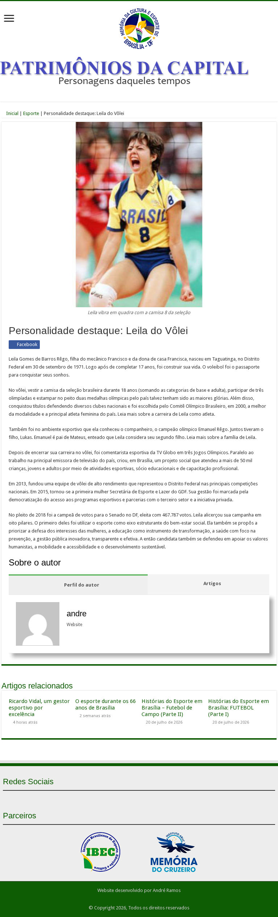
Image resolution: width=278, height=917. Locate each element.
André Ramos (167, 890)
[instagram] (152, 799)
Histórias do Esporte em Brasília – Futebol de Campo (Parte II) (172, 707)
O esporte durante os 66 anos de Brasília (105, 704)
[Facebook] (126, 799)
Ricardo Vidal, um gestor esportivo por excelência (39, 707)
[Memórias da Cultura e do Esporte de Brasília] (139, 27)
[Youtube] (139, 799)
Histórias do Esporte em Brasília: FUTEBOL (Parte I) (238, 707)
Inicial (11, 113)
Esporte (31, 113)
